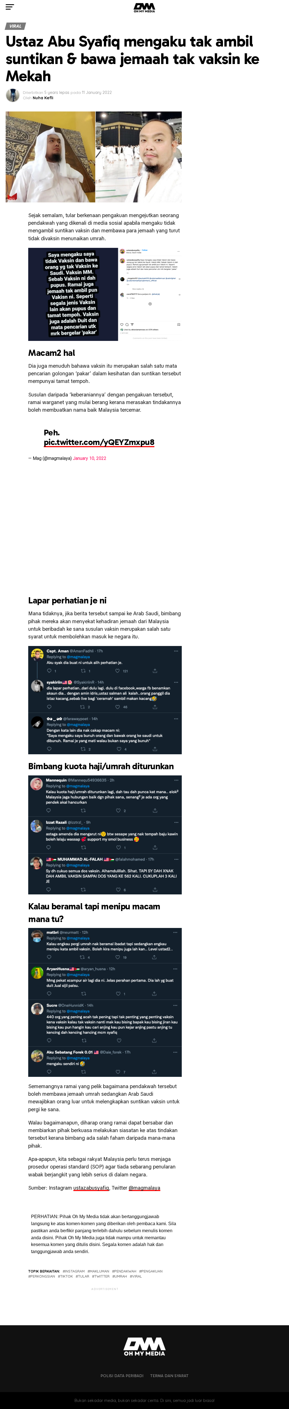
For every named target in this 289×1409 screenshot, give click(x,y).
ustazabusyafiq (91, 1188)
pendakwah (125, 1271)
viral (137, 1276)
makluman (99, 1271)
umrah (121, 1276)
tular (83, 1276)
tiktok (66, 1276)
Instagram (75, 1271)
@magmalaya (144, 1188)
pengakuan (152, 1271)
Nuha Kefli (43, 97)
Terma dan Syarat (169, 1375)
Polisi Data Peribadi (121, 1375)
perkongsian (42, 1276)
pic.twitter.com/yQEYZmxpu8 (99, 442)
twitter (102, 1276)
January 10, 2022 (89, 458)
